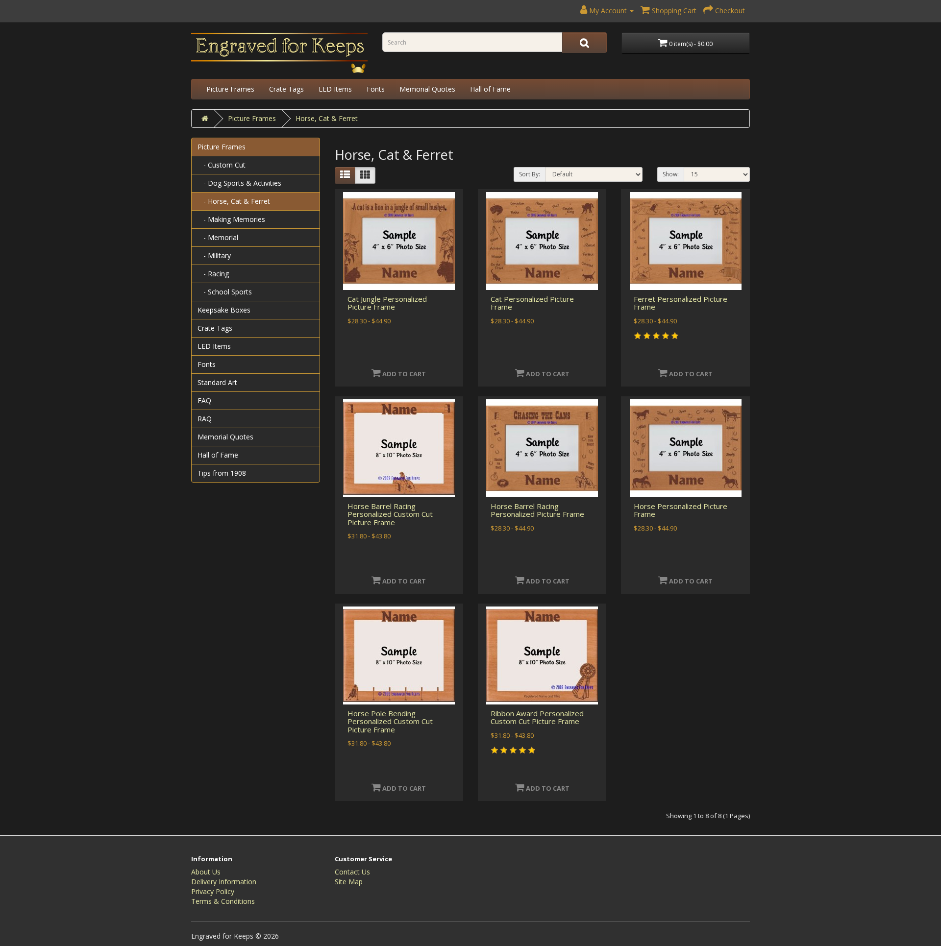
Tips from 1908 (222, 473)
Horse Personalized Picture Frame (680, 510)
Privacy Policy (212, 891)
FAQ (204, 400)
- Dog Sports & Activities (239, 183)
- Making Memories (231, 219)
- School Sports (225, 291)
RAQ (205, 418)
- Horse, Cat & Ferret (234, 201)
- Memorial (218, 237)
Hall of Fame (490, 89)
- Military (214, 255)
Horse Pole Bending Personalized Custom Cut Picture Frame (390, 721)
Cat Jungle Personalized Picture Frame (387, 303)
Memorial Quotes (427, 89)
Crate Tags (286, 89)
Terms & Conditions (223, 901)
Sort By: (529, 174)
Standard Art (217, 382)
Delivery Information (223, 881)
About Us (206, 871)
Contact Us (352, 871)
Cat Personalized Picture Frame (532, 303)
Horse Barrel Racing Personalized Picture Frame (537, 510)
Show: (671, 174)
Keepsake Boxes (224, 310)
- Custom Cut (222, 165)
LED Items (335, 89)
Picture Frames (230, 89)
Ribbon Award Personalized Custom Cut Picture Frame (537, 717)
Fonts (376, 89)
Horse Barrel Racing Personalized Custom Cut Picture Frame (390, 514)
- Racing (213, 273)
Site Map (349, 881)
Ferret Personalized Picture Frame (680, 303)
